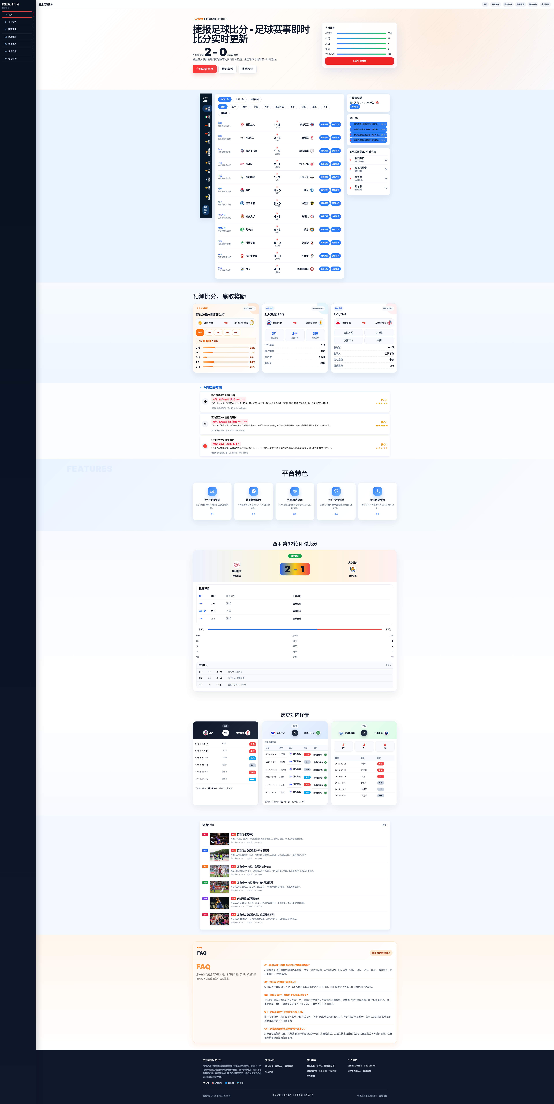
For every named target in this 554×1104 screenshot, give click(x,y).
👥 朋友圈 (229, 1082)
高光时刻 (335, 124)
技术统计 (247, 69)
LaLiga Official (355, 1065)
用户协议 (287, 1095)
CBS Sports (369, 1065)
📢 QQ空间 (217, 1082)
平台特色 (495, 4)
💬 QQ (206, 1082)
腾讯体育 (367, 1071)
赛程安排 (255, 99)
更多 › (384, 825)
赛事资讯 (508, 4)
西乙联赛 (311, 1065)
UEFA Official (354, 1071)
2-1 (209, 332)
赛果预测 (520, 4)
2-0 (200, 332)
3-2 (218, 332)
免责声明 (298, 1095)
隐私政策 (277, 1095)
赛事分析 (335, 151)
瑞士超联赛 (329, 1065)
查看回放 (324, 124)
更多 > (388, 665)
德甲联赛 (323, 1071)
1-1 (227, 332)
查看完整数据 (359, 61)
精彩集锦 (227, 69)
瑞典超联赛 (312, 1071)
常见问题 (545, 4)
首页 (485, 4)
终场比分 (225, 99)
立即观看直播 (204, 69)
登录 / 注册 (206, 210)
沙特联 (320, 1065)
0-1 (236, 332)
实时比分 (240, 99)
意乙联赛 (311, 1076)
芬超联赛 (332, 1071)
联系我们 (309, 1095)
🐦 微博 (240, 1082)
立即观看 (354, 107)
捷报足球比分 (10, 4)
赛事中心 (533, 4)
